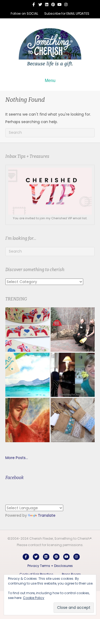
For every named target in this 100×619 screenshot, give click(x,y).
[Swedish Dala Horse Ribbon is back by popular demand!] (27, 329)
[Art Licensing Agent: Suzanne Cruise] (73, 375)
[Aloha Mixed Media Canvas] (27, 375)
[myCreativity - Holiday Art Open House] (27, 420)
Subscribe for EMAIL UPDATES (66, 13)
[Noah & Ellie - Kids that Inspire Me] (73, 329)
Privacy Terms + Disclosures (50, 565)
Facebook (14, 477)
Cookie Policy (33, 598)
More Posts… (16, 457)
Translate (46, 515)
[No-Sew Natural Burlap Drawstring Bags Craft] (73, 420)
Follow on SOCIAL (24, 13)
